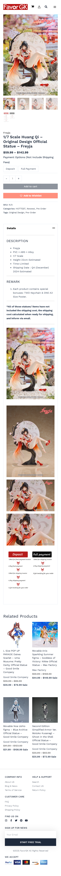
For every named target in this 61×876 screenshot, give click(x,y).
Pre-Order (31, 212)
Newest (31, 208)
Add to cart (30, 186)
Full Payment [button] (28, 168)
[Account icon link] (39, 6)
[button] (46, 7)
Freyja (6, 132)
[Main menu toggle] (55, 7)
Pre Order (41, 208)
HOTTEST (21, 208)
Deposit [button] (10, 168)
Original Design (16, 212)
